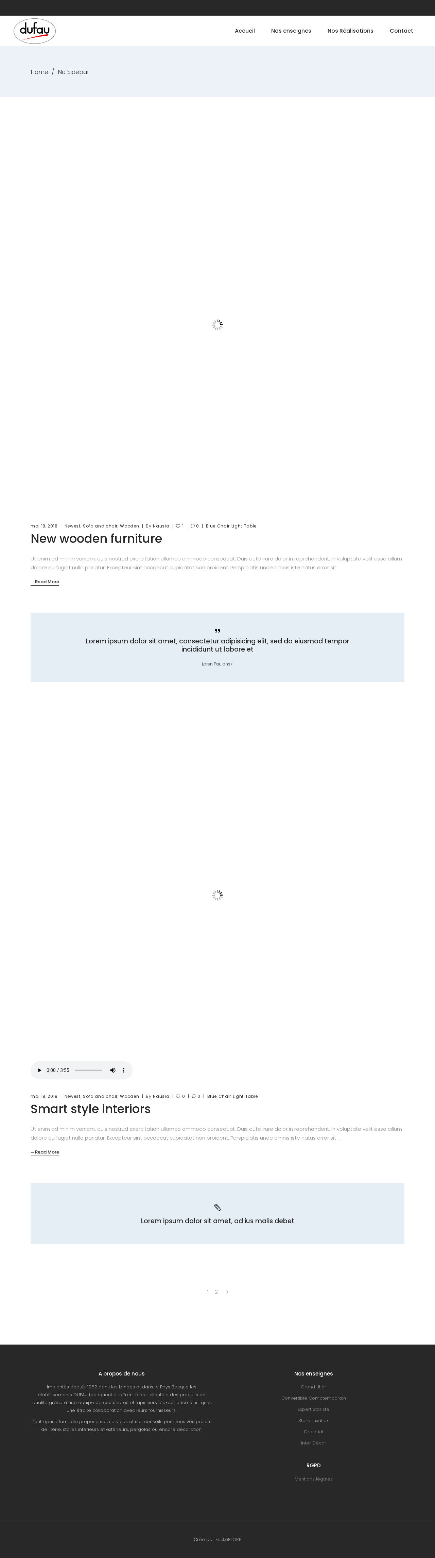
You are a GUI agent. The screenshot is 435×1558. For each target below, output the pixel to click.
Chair (223, 526)
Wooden (129, 526)
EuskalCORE (228, 1539)
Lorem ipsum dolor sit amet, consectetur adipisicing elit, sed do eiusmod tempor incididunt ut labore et (217, 645)
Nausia (161, 526)
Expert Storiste (313, 1409)
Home (39, 72)
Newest (73, 526)
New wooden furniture (96, 538)
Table (250, 526)
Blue (211, 526)
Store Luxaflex (313, 1420)
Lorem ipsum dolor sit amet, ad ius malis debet (217, 1221)
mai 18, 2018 (44, 526)
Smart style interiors (91, 1109)
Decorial (313, 1432)
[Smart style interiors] (217, 895)
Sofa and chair (100, 526)
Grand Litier (313, 1387)
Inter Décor (313, 1443)
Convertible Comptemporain (313, 1398)
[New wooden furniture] (217, 325)
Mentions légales (314, 1479)
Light (236, 526)
